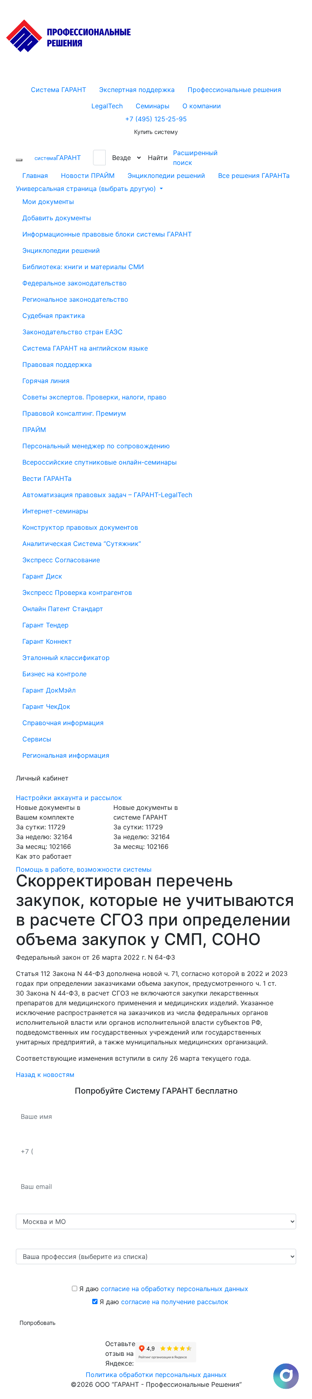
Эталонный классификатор (66, 657)
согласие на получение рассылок (174, 1302)
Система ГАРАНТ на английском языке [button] (85, 348)
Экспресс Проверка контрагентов (77, 592)
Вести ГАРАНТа (47, 478)
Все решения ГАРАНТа (254, 175)
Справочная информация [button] (63, 723)
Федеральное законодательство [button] (74, 283)
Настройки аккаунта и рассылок (69, 798)
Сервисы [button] (36, 739)
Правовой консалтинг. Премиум (74, 413)
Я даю (162, 1289)
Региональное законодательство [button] (75, 299)
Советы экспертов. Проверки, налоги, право (94, 397)
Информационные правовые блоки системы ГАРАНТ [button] (107, 234)
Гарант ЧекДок (46, 706)
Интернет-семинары (55, 511)
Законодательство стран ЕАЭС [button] (72, 332)
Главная (35, 175)
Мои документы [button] (48, 201)
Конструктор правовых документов (80, 527)
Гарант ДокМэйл (49, 690)
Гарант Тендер (45, 625)
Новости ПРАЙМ (88, 175)
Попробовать (38, 1322)
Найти (158, 157)
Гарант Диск (42, 576)
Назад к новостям (45, 1074)
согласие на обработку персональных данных (174, 1289)
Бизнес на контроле (54, 674)
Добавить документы (56, 218)
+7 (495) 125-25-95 (156, 119)
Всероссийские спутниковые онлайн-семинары (99, 462)
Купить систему (156, 131)
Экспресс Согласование (61, 560)
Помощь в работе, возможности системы (84, 869)
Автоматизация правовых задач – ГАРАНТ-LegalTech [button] (107, 495)
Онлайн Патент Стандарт (62, 609)
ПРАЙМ (34, 429)
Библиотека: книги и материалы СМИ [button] (83, 267)
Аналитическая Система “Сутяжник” (81, 543)
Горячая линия (45, 381)
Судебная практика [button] (53, 315)
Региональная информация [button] (65, 755)
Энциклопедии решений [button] (61, 250)
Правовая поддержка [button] (57, 364)
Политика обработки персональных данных (156, 1374)
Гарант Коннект (47, 641)
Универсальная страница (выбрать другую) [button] (87, 188)
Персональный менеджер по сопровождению (96, 446)
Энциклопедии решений (166, 175)
